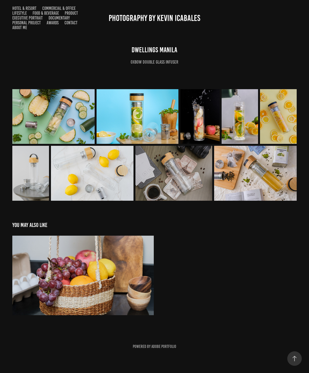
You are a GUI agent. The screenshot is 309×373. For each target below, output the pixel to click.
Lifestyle (19, 13)
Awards (53, 22)
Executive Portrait (27, 17)
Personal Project (26, 22)
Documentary (59, 17)
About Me (19, 27)
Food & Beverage (46, 13)
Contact (70, 22)
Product (71, 13)
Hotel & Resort (24, 8)
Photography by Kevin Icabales (154, 18)
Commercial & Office (59, 8)
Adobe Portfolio (163, 346)
